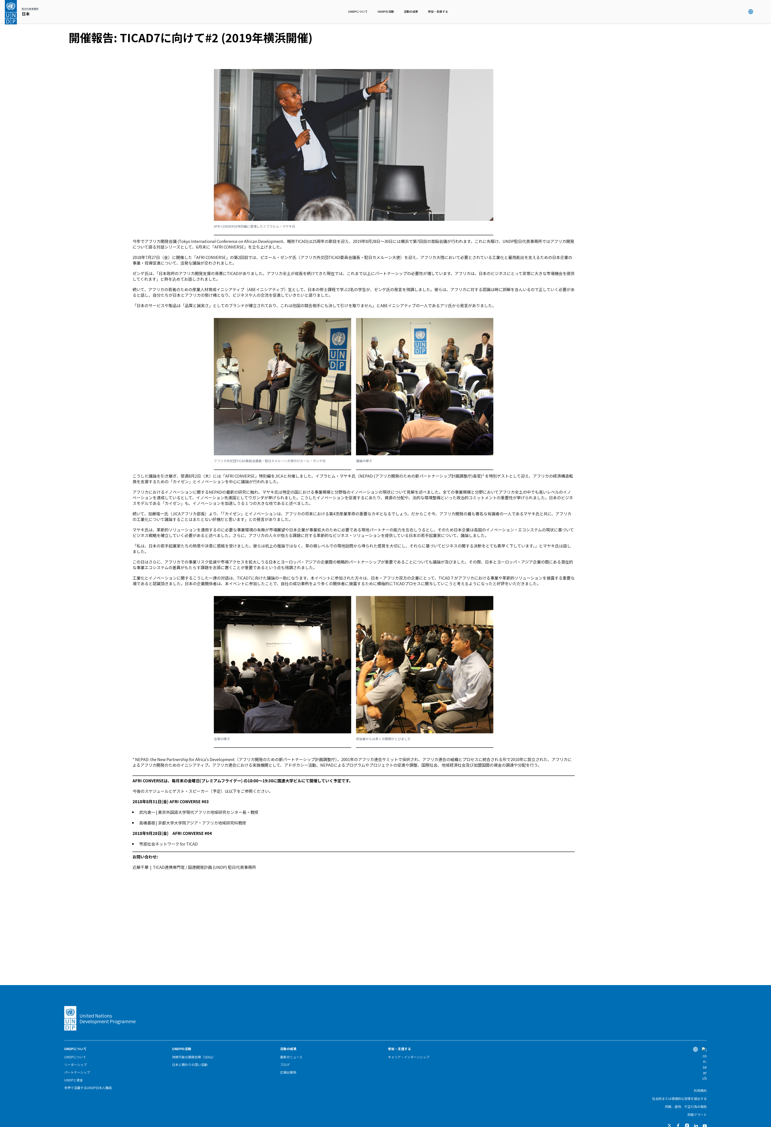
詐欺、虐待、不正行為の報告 (686, 1106)
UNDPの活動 (385, 11)
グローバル (750, 11)
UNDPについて (358, 11)
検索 (758, 11)
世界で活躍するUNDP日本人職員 (88, 1087)
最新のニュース (291, 1057)
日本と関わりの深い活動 (189, 1064)
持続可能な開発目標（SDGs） (193, 1057)
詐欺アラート (697, 1114)
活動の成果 (411, 11)
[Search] (704, 1064)
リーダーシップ (75, 1064)
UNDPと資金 (73, 1080)
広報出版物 (288, 1072)
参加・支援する (438, 11)
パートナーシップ (77, 1072)
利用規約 (700, 1090)
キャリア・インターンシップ (408, 1057)
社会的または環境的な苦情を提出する (679, 1098)
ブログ (285, 1064)
